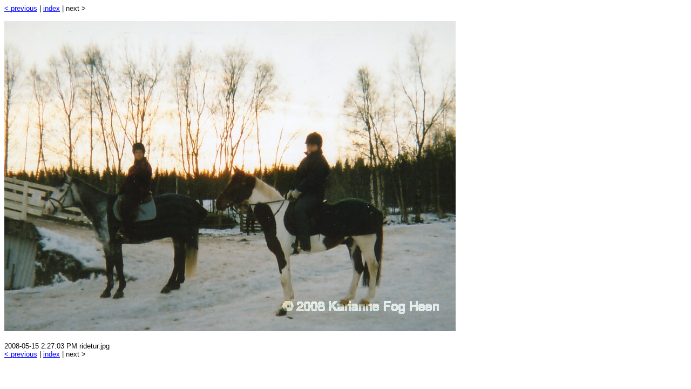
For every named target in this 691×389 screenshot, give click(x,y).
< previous (20, 8)
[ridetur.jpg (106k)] (230, 328)
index (51, 8)
